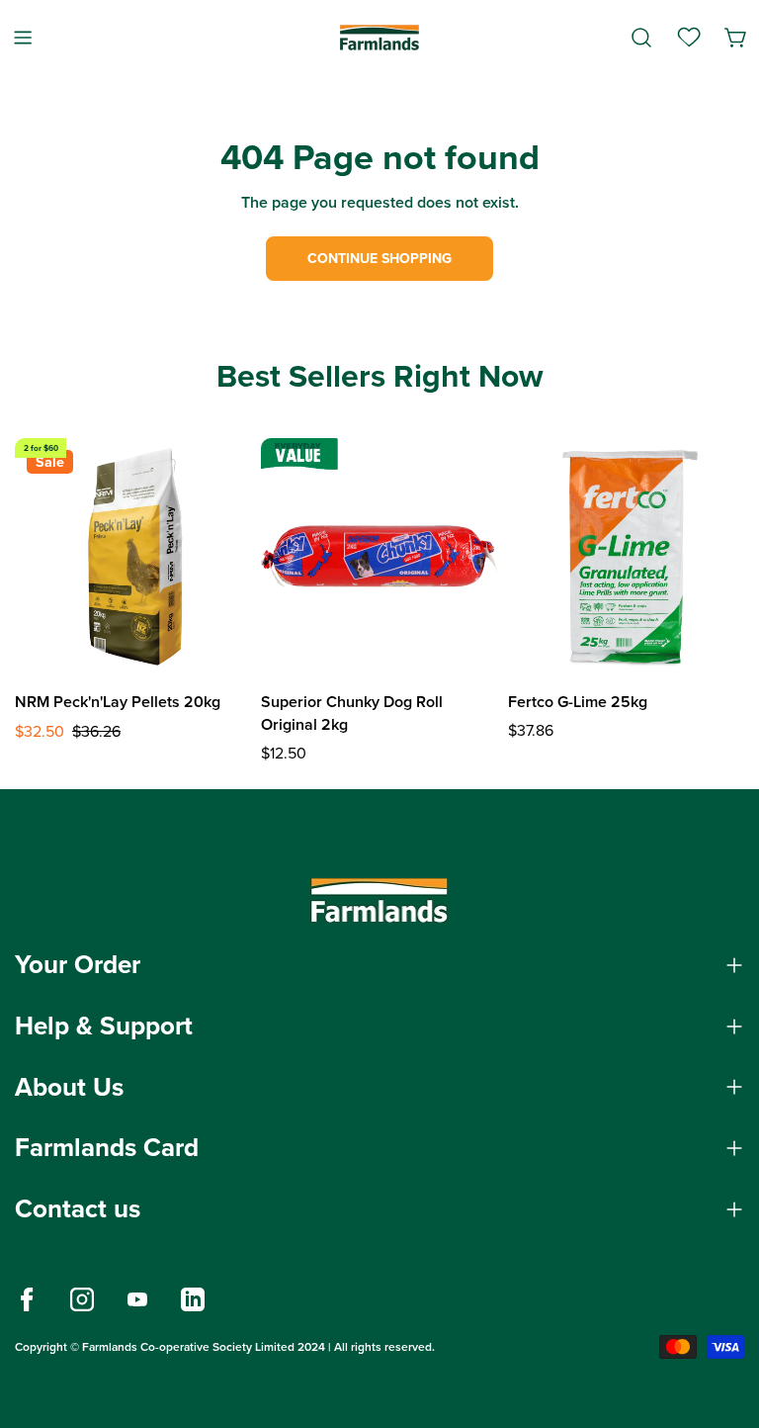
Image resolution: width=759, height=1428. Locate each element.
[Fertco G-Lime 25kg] (626, 556)
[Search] (641, 37)
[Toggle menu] (22, 37)
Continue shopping (379, 258)
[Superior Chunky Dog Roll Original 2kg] (379, 556)
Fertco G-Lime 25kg (577, 701)
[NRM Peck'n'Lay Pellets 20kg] (133, 556)
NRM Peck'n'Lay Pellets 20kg (117, 701)
